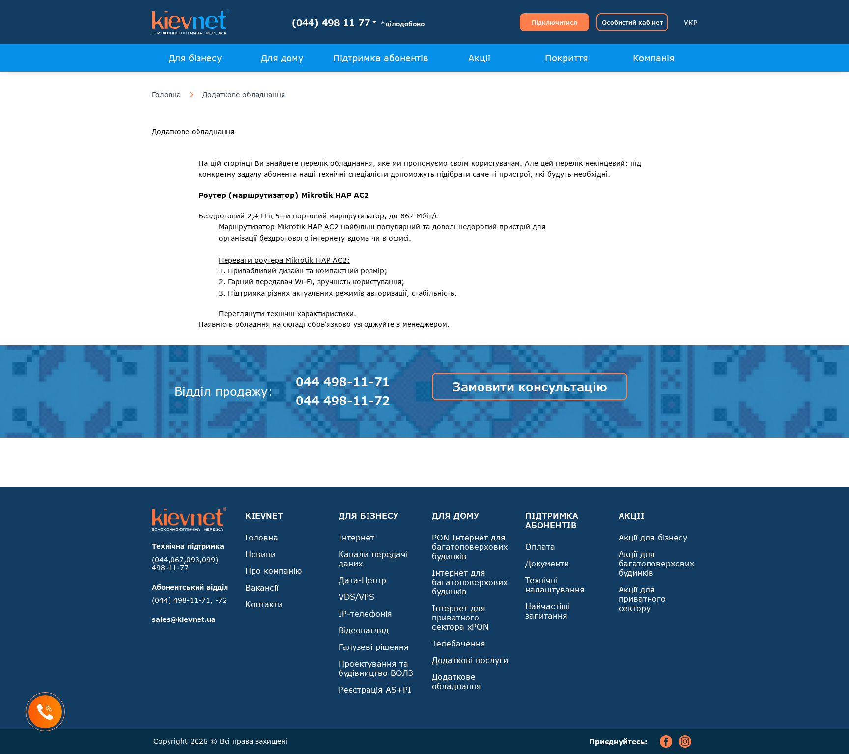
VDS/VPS (356, 596)
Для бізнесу (195, 58)
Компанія (654, 58)
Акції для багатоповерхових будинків (656, 563)
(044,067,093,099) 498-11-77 (185, 563)
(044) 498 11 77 (331, 22)
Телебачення (458, 643)
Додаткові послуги (470, 660)
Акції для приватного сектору (642, 599)
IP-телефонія (365, 613)
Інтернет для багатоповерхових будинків (470, 582)
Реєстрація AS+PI (375, 689)
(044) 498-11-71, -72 (189, 600)
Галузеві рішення (374, 646)
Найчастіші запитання (547, 610)
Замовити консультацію (530, 386)
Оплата (540, 546)
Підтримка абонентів (380, 58)
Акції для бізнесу (653, 537)
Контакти (264, 604)
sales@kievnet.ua (184, 619)
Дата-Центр (362, 580)
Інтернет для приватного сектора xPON (460, 617)
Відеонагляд (364, 630)
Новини (260, 554)
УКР (690, 22)
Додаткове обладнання (243, 94)
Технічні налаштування (555, 584)
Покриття (566, 58)
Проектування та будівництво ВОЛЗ (376, 668)
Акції (479, 58)
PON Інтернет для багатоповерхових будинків (470, 547)
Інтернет (356, 537)
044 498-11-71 (343, 382)
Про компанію (273, 570)
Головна (166, 94)
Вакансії (261, 587)
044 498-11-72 (343, 400)
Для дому (282, 58)
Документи (547, 563)
